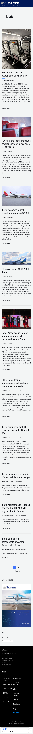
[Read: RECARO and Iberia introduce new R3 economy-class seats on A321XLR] (16, 127)
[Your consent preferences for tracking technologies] (30, 731)
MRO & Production (8, 80)
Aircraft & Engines (7, 218)
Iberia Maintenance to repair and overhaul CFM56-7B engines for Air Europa (16, 508)
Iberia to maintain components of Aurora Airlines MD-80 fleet (13, 542)
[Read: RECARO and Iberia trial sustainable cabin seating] (16, 48)
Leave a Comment (20, 391)
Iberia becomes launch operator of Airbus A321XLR (15, 211)
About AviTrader (6, 693)
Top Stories (15, 689)
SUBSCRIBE (16, 713)
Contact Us (6, 702)
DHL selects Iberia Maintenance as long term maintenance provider (15, 383)
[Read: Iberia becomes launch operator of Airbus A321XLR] (16, 196)
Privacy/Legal (7, 688)
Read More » (6, 108)
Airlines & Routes (7, 151)
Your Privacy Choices (17, 729)
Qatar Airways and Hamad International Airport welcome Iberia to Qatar (15, 336)
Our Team (6, 698)
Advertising (6, 684)
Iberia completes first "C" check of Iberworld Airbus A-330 (16, 430)
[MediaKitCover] (16, 605)
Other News (5, 482)
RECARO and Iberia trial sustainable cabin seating (15, 74)
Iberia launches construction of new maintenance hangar (16, 476)
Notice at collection (8, 732)
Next (17, 571)
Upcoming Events (6, 679)
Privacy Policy (6, 638)
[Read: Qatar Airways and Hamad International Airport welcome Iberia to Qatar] (16, 319)
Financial (15, 699)
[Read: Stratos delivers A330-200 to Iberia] (16, 259)
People (15, 709)
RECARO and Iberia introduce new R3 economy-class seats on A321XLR (16, 144)
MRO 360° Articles (16, 683)
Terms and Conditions (7, 640)
